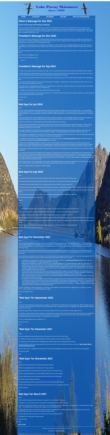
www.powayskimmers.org (73, 260)
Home (23, 17)
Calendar (50, 17)
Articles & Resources (81, 17)
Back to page (22, 424)
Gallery (63, 17)
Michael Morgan (60, 431)
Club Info (36, 17)
